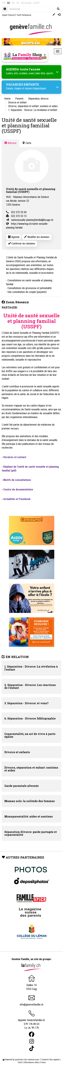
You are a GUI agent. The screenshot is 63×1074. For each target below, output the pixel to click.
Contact (45, 1059)
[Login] (59, 15)
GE (8, 3)
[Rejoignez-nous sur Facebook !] (31, 1034)
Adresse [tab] (11, 143)
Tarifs (19, 1062)
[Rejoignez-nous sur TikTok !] (31, 1048)
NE (13, 3)
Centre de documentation (18, 489)
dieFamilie (26, 3)
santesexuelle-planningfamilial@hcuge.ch (32, 220)
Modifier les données (38, 237)
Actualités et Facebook (16, 499)
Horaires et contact (14, 457)
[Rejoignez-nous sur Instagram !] (31, 1041)
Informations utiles (31, 1062)
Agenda (15, 237)
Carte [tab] (28, 143)
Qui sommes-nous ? (32, 1059)
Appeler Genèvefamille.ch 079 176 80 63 (31, 1022)
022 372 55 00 (19, 212)
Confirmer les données (23, 243)
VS (17, 3)
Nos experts (54, 1059)
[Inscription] (54, 15)
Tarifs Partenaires (24, 15)
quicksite (19, 1059)
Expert (4, 15)
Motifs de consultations (17, 480)
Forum (43, 1062)
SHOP (36, 3)
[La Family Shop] (25, 56)
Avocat (12, 15)
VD (3, 3)
